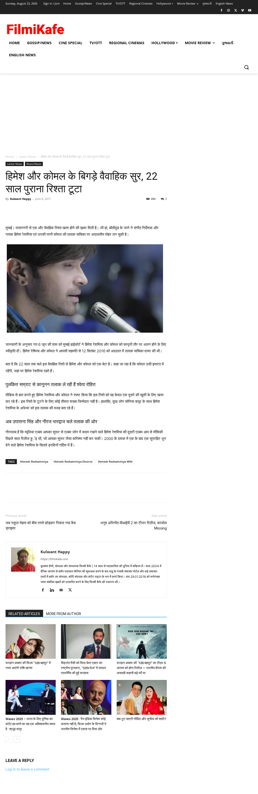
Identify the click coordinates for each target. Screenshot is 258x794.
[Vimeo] (242, 11)
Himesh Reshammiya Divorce (73, 461)
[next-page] (17, 739)
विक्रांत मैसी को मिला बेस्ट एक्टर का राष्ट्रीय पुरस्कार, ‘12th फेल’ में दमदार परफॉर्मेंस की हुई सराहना (83, 668)
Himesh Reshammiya (34, 461)
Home (10, 156)
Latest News (27, 156)
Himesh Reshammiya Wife (115, 461)
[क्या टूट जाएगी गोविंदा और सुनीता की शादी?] (142, 697)
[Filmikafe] (35, 28)
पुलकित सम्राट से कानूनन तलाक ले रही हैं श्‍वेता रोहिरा (50, 384)
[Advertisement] (129, 111)
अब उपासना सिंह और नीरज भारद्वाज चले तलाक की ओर (51, 422)
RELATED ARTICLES (24, 614)
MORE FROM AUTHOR (63, 614)
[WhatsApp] (45, 210)
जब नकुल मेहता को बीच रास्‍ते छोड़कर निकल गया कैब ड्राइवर (41, 526)
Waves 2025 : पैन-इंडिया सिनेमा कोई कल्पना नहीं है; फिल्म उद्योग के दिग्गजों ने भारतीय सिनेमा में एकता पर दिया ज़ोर (83, 724)
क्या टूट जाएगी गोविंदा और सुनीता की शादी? (141, 719)
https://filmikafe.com (54, 559)
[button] (246, 67)
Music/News (33, 164)
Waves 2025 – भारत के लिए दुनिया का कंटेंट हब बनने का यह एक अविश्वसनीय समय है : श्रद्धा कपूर (30, 724)
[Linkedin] (54, 590)
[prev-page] (9, 739)
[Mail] (63, 590)
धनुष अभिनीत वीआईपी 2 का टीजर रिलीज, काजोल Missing (134, 526)
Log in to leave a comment (27, 769)
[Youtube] (249, 11)
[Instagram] (229, 11)
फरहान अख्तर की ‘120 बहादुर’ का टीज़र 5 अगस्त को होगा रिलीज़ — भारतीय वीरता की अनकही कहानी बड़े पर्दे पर (141, 668)
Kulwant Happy (20, 199)
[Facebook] (221, 11)
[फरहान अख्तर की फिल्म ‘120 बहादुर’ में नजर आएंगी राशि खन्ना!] (31, 641)
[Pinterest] (34, 210)
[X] (236, 11)
